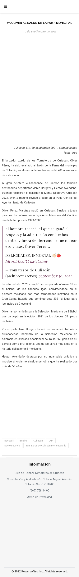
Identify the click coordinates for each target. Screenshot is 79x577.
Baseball (9, 440)
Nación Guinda (12, 445)
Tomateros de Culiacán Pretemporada (46, 445)
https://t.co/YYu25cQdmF (26, 261)
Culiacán (38, 440)
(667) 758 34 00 (39, 490)
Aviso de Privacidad (39, 497)
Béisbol (23, 440)
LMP (51, 440)
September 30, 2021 (55, 275)
